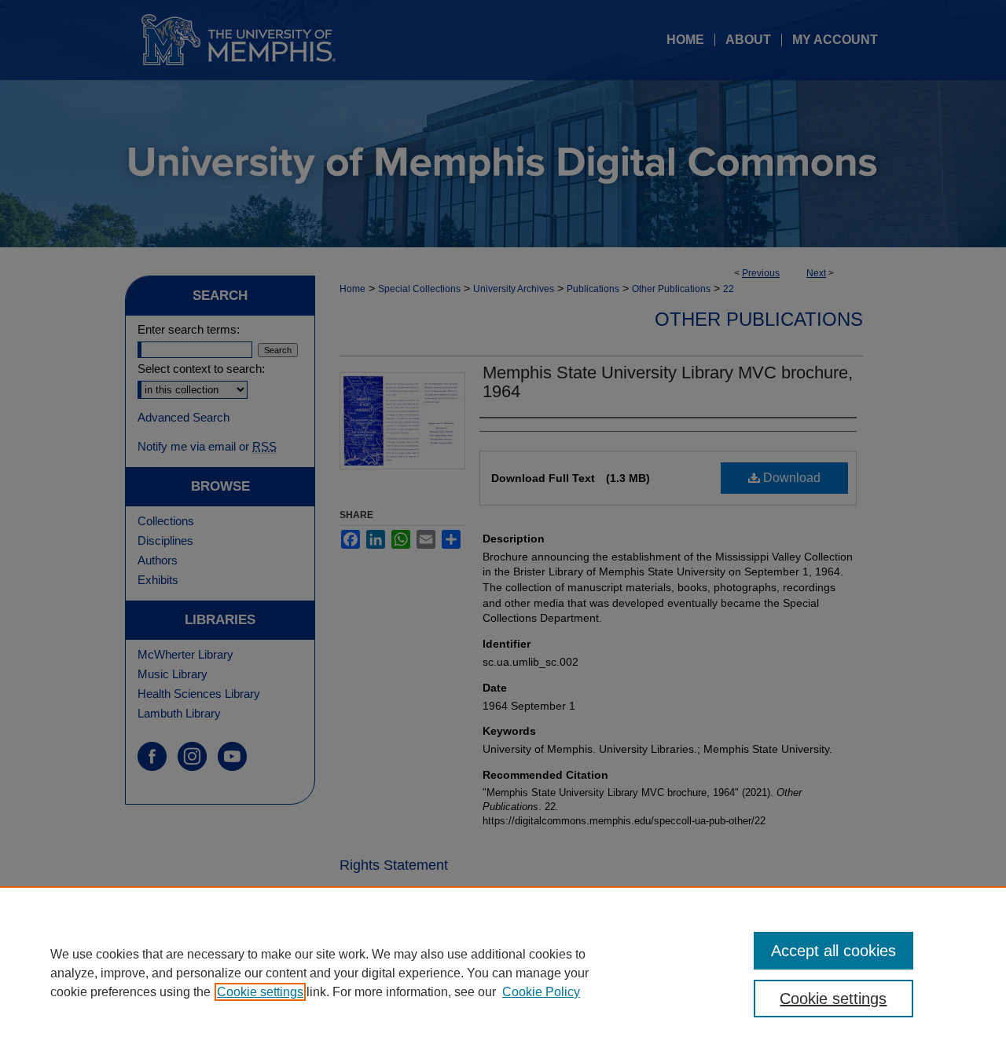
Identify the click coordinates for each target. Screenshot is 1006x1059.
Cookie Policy (541, 992)
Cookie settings (260, 992)
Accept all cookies (833, 950)
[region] (503, 972)
